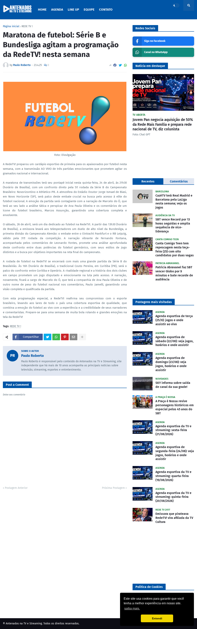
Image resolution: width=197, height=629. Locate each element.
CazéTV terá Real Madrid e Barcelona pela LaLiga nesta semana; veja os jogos (173, 201)
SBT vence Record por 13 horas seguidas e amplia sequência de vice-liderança (172, 225)
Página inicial (11, 26)
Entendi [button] (157, 618)
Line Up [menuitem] (73, 10)
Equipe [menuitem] (89, 10)
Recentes (147, 181)
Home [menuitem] (42, 10)
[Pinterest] (65, 337)
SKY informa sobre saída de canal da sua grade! (172, 385)
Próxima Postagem (113, 488)
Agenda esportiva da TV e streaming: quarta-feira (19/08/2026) (173, 476)
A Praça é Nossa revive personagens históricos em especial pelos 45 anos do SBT (174, 407)
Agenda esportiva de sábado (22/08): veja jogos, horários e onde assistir (174, 341)
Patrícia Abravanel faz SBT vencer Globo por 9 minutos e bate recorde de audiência (174, 273)
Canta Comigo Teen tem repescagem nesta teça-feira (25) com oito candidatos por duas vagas (174, 249)
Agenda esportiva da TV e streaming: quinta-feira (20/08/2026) (173, 497)
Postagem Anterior (16, 488)
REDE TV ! (27, 26)
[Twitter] (120, 65)
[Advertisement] (163, 554)
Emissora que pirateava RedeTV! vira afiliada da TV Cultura (174, 518)
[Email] (73, 337)
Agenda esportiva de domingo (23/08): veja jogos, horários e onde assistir (171, 364)
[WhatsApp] (125, 65)
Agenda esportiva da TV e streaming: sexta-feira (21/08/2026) (173, 430)
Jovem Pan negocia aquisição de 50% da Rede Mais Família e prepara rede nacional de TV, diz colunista (163, 124)
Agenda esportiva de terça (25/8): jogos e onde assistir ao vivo (174, 320)
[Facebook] (114, 65)
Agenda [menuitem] (57, 10)
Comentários (179, 181)
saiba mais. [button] (132, 608)
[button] (175, 5)
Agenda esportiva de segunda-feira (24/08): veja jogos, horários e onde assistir (174, 453)
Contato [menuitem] (106, 10)
